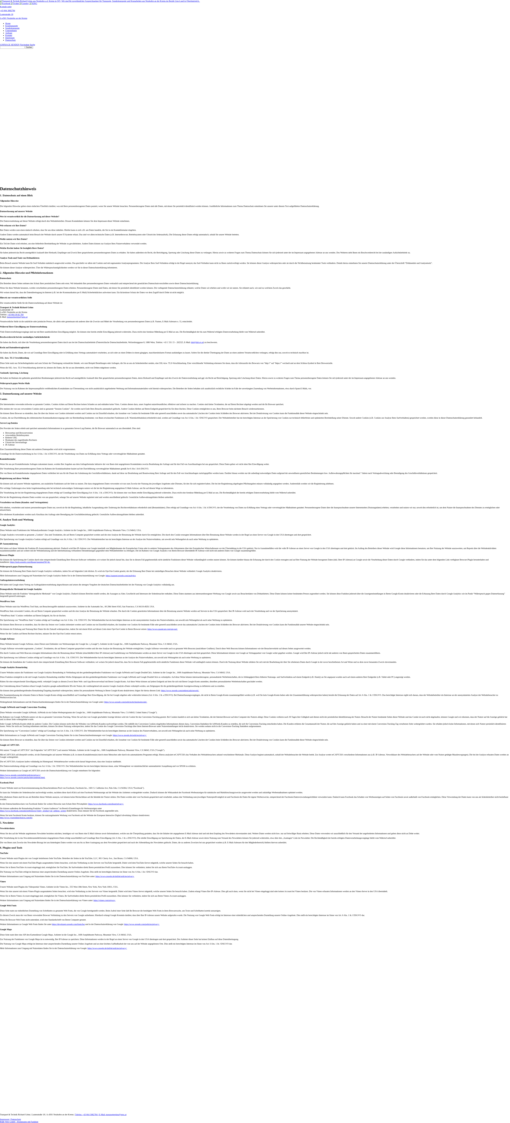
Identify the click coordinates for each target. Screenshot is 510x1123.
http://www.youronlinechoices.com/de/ (16, 818)
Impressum (9, 38)
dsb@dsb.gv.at (197, 342)
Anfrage (8, 33)
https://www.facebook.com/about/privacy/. (106, 804)
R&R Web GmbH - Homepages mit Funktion (19, 1122)
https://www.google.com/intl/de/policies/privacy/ (20, 775)
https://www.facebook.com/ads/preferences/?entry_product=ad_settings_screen (33, 811)
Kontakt (8, 35)
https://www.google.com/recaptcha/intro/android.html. (22, 777)
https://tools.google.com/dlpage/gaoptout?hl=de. (30, 562)
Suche (32, 45)
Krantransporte (11, 26)
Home (7, 23)
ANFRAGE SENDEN (10, 45)
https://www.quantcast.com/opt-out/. (162, 629)
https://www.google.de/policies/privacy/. (130, 735)
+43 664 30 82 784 (15, 314)
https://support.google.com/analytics (121, 576)
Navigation (24, 45)
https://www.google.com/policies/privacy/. (142, 924)
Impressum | (5, 1119)
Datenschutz (10, 40)
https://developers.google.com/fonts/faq (68, 924)
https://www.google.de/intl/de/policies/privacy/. (107, 948)
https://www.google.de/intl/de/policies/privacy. (114, 876)
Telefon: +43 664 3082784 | (87, 1114)
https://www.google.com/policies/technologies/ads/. (125, 702)
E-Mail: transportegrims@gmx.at (112, 1114)
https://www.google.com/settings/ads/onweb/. (180, 690)
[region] (255, 167)
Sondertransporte (12, 28)
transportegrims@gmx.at (17, 317)
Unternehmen (11, 30)
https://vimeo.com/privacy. (105, 900)
